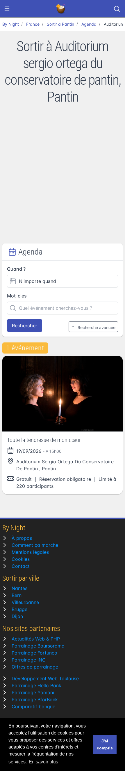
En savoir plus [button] (43, 761)
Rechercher (24, 325)
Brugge (19, 609)
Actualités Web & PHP (36, 639)
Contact (21, 566)
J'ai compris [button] (105, 744)
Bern (17, 595)
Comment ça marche (35, 545)
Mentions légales (30, 552)
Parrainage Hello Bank (36, 685)
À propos (22, 538)
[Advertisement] (62, 178)
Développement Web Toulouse (45, 678)
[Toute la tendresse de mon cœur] (62, 393)
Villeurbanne (25, 602)
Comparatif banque (33, 706)
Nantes (19, 588)
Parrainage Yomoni (33, 692)
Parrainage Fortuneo (34, 653)
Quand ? (16, 269)
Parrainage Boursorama (38, 646)
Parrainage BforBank (35, 699)
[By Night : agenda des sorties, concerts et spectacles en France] (61, 8)
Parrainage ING (29, 660)
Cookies (21, 559)
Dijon (17, 616)
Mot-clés (17, 296)
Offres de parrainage (35, 667)
